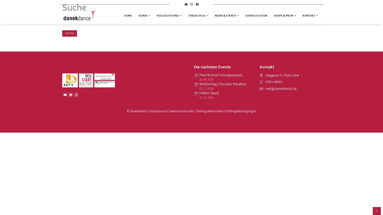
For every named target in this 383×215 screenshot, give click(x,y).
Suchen (69, 33)
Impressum (158, 111)
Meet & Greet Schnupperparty (220, 75)
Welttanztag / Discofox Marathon (223, 84)
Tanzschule (197, 16)
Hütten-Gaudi (209, 93)
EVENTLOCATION (256, 16)
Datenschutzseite (181, 111)
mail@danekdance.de (281, 89)
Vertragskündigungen (240, 111)
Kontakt (309, 16)
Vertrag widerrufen (209, 111)
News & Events (225, 16)
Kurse (143, 16)
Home (128, 16)
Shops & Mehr (283, 16)
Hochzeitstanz (168, 16)
